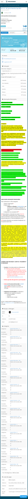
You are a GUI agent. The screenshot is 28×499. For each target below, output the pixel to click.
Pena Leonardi (15, 312)
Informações (4, 32)
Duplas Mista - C (13, 440)
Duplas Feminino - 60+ (15, 416)
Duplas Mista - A (13, 424)
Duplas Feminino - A (14, 376)
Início (1, 5)
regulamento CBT (8, 62)
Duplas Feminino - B (14, 384)
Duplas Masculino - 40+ (15, 352)
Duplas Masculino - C (14, 344)
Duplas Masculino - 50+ (15, 360)
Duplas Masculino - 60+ (15, 368)
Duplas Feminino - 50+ (15, 408)
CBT (10, 12)
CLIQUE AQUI (20, 206)
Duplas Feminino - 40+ (15, 400)
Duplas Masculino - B (14, 336)
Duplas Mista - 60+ (14, 464)
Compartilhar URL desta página (9, 16)
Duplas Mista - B (13, 432)
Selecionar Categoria (6, 68)
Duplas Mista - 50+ (14, 456)
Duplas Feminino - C (14, 392)
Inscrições (12, 32)
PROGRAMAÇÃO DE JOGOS (10, 58)
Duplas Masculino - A (14, 328)
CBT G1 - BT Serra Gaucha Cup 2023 (11, 5)
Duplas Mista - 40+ (14, 448)
